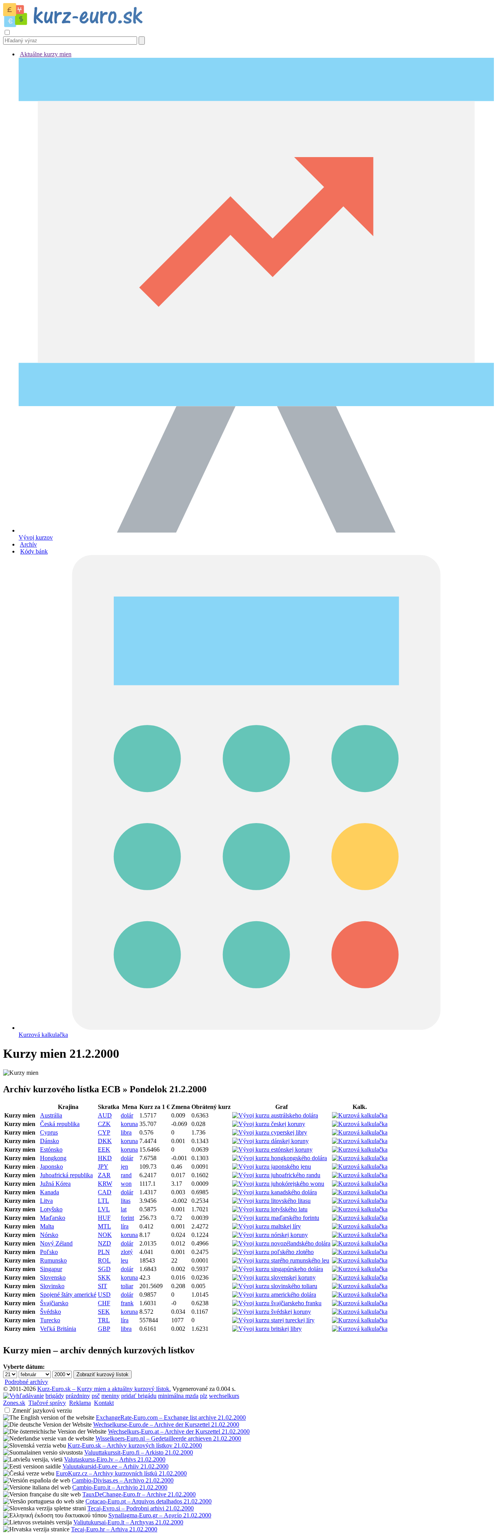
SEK (104, 1311)
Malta (47, 1226)
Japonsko (51, 1166)
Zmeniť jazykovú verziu (42, 1410)
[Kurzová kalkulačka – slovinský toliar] (360, 1286)
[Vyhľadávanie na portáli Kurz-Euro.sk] (23, 1395)
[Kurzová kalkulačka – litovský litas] (360, 1200)
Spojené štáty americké (68, 1294)
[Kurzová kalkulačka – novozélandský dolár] (360, 1243)
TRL (104, 1320)
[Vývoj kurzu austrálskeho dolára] (275, 1115)
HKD (105, 1158)
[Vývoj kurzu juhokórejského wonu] (278, 1183)
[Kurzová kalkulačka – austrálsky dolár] (360, 1115)
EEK (104, 1149)
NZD (104, 1243)
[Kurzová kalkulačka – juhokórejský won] (360, 1183)
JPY (103, 1166)
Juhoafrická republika (66, 1175)
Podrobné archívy (26, 1382)
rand (126, 1175)
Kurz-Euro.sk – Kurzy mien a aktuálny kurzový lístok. (104, 1389)
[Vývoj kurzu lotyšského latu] (270, 1209)
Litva (46, 1200)
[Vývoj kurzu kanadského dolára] (274, 1192)
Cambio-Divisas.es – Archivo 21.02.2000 (123, 1480)
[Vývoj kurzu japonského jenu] (271, 1166)
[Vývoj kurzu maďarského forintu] (275, 1217)
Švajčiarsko (54, 1303)
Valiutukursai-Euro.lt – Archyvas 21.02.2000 (128, 1522)
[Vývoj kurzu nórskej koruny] (270, 1235)
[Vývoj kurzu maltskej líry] (266, 1226)
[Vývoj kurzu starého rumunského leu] (280, 1260)
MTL (104, 1226)
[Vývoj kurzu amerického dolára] (274, 1294)
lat (124, 1209)
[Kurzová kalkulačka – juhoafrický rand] (360, 1175)
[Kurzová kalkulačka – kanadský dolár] (360, 1192)
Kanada (49, 1192)
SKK (104, 1277)
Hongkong (53, 1158)
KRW (105, 1183)
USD (104, 1294)
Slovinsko (52, 1286)
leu (124, 1260)
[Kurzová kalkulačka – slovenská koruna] (360, 1277)
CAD (104, 1192)
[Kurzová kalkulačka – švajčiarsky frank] (360, 1303)
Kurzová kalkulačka (43, 1034)
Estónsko (51, 1149)
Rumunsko (53, 1260)
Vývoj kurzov (36, 537)
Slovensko (53, 1277)
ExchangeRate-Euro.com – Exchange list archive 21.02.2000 (171, 1417)
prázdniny (78, 1395)
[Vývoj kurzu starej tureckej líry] (273, 1320)
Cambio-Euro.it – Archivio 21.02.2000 (119, 1487)
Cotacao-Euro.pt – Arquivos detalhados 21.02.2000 (148, 1501)
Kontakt (104, 1402)
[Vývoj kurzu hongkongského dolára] (279, 1158)
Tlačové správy (47, 1402)
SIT (102, 1286)
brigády (54, 1395)
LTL (103, 1200)
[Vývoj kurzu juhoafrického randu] (276, 1175)
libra (126, 1132)
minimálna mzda (178, 1395)
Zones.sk (14, 1402)
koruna (129, 1124)
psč (96, 1395)
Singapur (51, 1269)
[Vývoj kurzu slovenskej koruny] (274, 1277)
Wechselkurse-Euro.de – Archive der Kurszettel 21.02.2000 (166, 1424)
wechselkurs (224, 1395)
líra (125, 1226)
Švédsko (50, 1311)
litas (125, 1200)
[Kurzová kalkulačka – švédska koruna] (360, 1311)
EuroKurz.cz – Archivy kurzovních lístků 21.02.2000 (121, 1473)
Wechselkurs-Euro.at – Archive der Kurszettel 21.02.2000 (179, 1431)
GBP (104, 1328)
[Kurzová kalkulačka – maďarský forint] (360, 1217)
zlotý (127, 1252)
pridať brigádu (138, 1395)
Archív (28, 544)
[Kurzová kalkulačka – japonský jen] (360, 1166)
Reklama (80, 1402)
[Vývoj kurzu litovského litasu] (271, 1200)
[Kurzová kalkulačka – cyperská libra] (360, 1132)
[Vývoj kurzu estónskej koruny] (272, 1149)
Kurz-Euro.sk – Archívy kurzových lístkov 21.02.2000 (135, 1445)
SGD (104, 1269)
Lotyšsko (51, 1209)
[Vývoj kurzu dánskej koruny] (270, 1141)
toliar (127, 1286)
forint (127, 1217)
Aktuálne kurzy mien (45, 54)
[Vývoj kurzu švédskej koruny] (271, 1311)
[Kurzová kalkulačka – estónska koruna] (360, 1149)
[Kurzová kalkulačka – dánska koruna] (360, 1141)
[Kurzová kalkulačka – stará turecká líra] (360, 1320)
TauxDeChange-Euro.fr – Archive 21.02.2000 (139, 1494)
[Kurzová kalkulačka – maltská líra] (360, 1226)
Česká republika (60, 1124)
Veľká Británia (58, 1328)
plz (203, 1395)
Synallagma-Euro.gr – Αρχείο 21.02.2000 (159, 1515)
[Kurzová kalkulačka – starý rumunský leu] (360, 1260)
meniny (110, 1395)
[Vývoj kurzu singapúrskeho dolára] (277, 1269)
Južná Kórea (55, 1183)
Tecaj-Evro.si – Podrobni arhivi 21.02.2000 (140, 1508)
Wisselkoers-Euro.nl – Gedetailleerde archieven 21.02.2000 (168, 1438)
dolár (127, 1115)
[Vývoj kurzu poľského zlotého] (273, 1252)
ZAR (104, 1175)
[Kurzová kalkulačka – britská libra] (360, 1328)
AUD (105, 1115)
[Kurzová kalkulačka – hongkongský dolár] (360, 1158)
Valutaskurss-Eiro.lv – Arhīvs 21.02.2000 (114, 1459)
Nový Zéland (56, 1243)
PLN (104, 1252)
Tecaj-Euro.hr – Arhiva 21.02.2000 (114, 1529)
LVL (104, 1209)
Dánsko (49, 1141)
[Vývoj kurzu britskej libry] (267, 1328)
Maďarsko (52, 1217)
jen (124, 1166)
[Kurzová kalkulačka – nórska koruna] (360, 1235)
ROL (104, 1260)
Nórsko (49, 1235)
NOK (105, 1235)
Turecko (50, 1320)
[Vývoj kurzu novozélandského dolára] (281, 1243)
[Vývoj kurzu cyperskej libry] (269, 1132)
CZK (104, 1124)
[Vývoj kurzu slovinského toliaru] (274, 1286)
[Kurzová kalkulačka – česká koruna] (360, 1124)
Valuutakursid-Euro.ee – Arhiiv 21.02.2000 (116, 1466)
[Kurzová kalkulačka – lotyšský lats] (360, 1209)
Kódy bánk (34, 551)
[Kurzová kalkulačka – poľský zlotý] (360, 1252)
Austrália (51, 1115)
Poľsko (49, 1252)
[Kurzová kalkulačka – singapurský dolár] (360, 1269)
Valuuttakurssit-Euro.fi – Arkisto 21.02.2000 (138, 1452)
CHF (104, 1303)
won (126, 1183)
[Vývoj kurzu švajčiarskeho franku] (276, 1303)
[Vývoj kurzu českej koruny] (268, 1124)
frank (127, 1303)
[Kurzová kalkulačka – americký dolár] (360, 1294)
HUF (104, 1217)
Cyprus (49, 1132)
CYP (104, 1132)
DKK (105, 1141)
